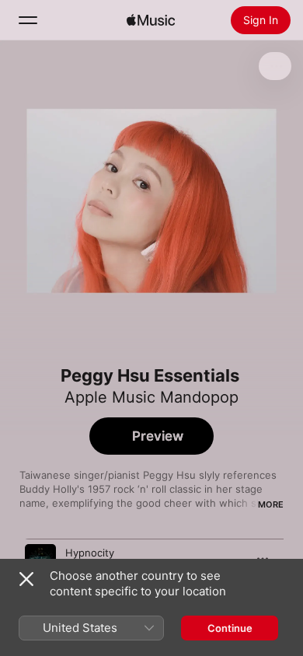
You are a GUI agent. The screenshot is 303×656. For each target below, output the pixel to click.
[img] (151, 20)
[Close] (26, 579)
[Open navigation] (28, 20)
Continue (229, 628)
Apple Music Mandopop (151, 397)
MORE (271, 504)
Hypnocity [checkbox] (89, 552)
